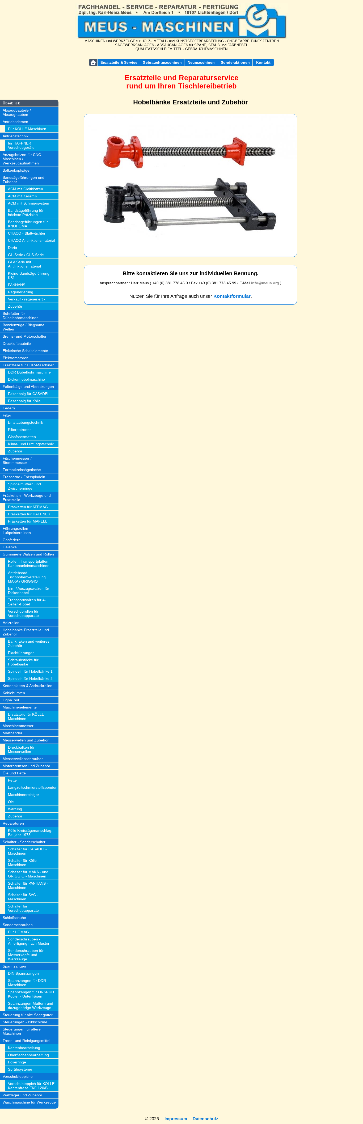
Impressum (175, 1119)
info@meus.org (265, 283)
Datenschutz (205, 1119)
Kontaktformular (232, 296)
